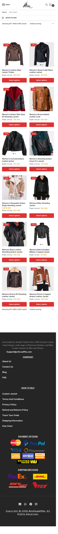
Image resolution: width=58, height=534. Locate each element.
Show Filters (11, 18)
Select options (14, 80)
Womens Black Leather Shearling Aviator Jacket (12, 251)
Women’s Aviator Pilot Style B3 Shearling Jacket (13, 115)
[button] (51, 5)
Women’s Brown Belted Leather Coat (39, 115)
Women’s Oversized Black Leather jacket (13, 160)
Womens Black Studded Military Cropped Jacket (39, 251)
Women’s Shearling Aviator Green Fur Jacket (40, 160)
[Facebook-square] (20, 504)
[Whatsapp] (25, 504)
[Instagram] (36, 504)
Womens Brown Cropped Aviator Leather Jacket (40, 295)
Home (4, 12)
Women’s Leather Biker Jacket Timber (11, 71)
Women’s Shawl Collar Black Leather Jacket (41, 71)
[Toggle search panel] (46, 4)
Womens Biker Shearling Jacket (39, 204)
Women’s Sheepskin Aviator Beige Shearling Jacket (13, 204)
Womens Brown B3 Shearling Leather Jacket (14, 295)
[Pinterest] (30, 504)
